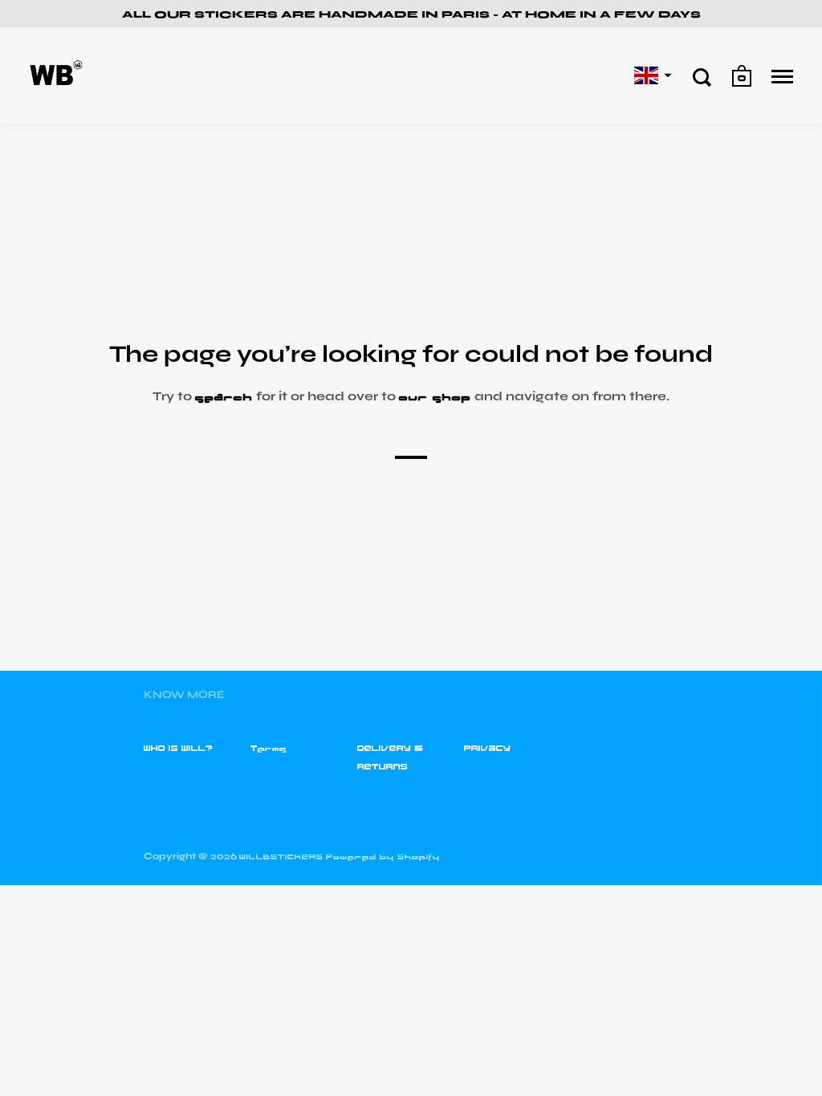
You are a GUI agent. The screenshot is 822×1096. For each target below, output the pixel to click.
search (224, 396)
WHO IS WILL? (178, 748)
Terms (268, 748)
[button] (651, 75)
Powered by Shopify (383, 857)
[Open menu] (782, 77)
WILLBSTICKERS (281, 857)
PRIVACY (487, 748)
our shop (435, 396)
